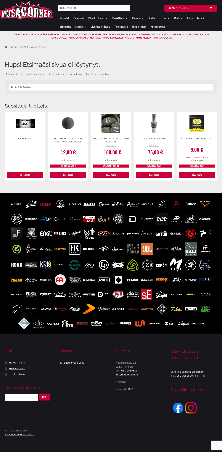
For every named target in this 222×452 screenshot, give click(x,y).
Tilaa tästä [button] (68, 175)
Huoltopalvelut (158, 26)
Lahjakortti (80, 26)
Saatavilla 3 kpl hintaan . (197, 157)
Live (164, 18)
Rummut (136, 18)
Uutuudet (64, 18)
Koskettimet (118, 18)
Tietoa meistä (121, 26)
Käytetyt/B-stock (195, 18)
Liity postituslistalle (100, 26)
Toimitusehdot (139, 26)
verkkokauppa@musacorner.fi (188, 372)
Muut (176, 18)
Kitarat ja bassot (96, 18)
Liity (44, 397)
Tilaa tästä (25, 175)
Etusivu (12, 47)
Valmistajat (65, 26)
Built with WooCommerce (19, 434)
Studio (151, 18)
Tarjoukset (79, 18)
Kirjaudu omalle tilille (72, 363)
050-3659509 (129, 371)
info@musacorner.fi (127, 374)
